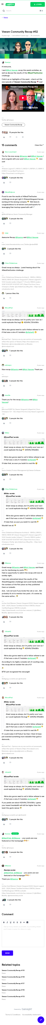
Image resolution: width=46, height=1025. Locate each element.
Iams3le (7, 395)
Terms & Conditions (12, 1014)
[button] (2, 4)
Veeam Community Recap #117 (13, 983)
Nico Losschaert (10, 152)
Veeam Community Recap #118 (13, 977)
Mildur (7, 433)
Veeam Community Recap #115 (13, 990)
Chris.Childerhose (11, 263)
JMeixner (8, 563)
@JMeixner (16, 838)
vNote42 (8, 631)
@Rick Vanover (12, 70)
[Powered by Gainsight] (23, 1010)
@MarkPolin (6, 838)
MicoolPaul (9, 308)
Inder (6, 233)
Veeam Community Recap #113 (13, 996)
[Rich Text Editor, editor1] (23, 936)
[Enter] (3, 11)
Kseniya (7, 62)
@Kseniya (23, 156)
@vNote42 (30, 332)
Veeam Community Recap (13, 124)
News (6, 17)
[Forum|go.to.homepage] (10, 4)
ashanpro (8, 365)
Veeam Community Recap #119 (13, 970)
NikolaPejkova (10, 192)
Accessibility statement (31, 1014)
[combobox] (23, 11)
